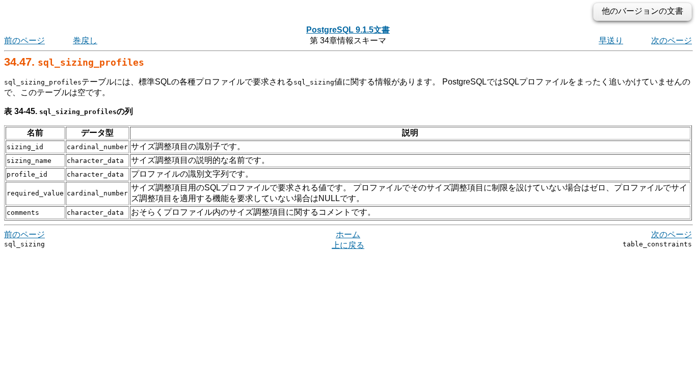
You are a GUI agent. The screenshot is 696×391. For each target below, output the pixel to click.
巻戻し (85, 40)
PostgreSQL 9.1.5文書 (348, 29)
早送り (611, 40)
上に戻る (348, 245)
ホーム (348, 234)
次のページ (671, 40)
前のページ (24, 40)
